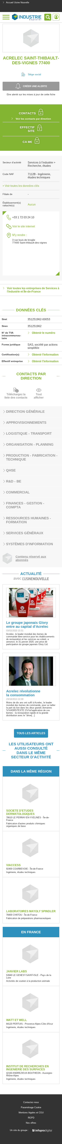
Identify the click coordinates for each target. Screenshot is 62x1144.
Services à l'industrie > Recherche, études (41, 164)
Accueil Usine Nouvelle (17, 2)
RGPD (31, 1118)
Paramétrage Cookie (31, 1107)
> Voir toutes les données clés (21, 185)
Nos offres (31, 1123)
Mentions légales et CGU (31, 1112)
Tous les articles (31, 733)
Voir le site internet (23, 226)
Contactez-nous (31, 1102)
